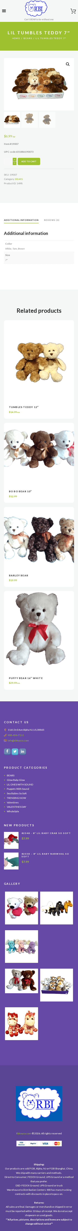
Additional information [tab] (21, 220)
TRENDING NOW (16, 797)
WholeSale (13, 811)
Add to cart (28, 161)
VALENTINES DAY (16, 806)
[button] (68, 64)
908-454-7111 (16, 735)
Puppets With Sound (18, 788)
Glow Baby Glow (16, 779)
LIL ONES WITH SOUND (20, 784)
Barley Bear (18, 575)
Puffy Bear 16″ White (26, 678)
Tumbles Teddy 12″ (24, 407)
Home (16, 38)
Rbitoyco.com (23, 1133)
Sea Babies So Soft (17, 793)
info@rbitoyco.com (18, 740)
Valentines (13, 802)
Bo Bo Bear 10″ (20, 491)
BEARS (28, 38)
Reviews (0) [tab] (51, 220)
